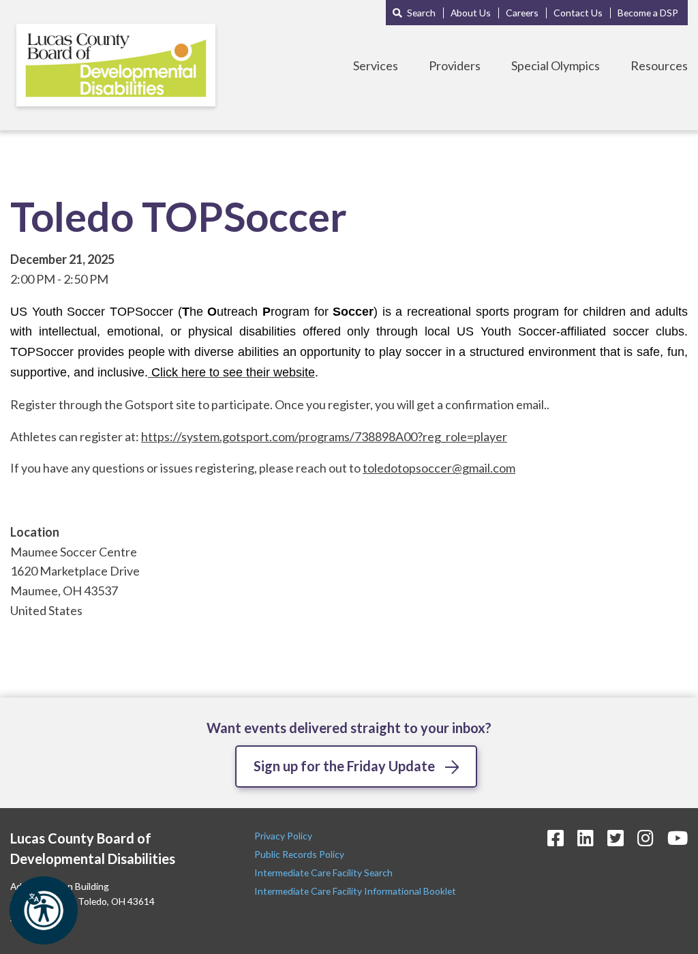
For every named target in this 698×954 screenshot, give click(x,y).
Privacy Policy (284, 835)
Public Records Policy (299, 854)
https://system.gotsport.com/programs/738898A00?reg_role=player (324, 436)
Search (421, 12)
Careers (522, 12)
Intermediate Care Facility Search (324, 872)
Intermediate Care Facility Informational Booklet (355, 891)
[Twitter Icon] (615, 837)
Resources (659, 65)
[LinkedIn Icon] (585, 837)
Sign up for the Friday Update (344, 766)
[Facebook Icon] (555, 837)
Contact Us (578, 12)
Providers (455, 65)
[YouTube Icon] (677, 837)
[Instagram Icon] (645, 837)
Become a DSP (648, 12)
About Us (471, 12)
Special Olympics (555, 65)
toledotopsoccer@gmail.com (439, 467)
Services (375, 65)
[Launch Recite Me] (44, 910)
